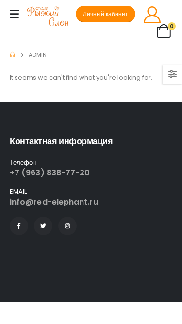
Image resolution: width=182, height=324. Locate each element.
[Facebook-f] (19, 226)
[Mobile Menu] (14, 14)
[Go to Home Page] (12, 55)
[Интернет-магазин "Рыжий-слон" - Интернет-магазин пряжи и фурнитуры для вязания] (51, 16)
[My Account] (152, 14)
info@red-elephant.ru (54, 201)
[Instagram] (67, 226)
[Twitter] (43, 226)
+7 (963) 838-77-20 (50, 172)
